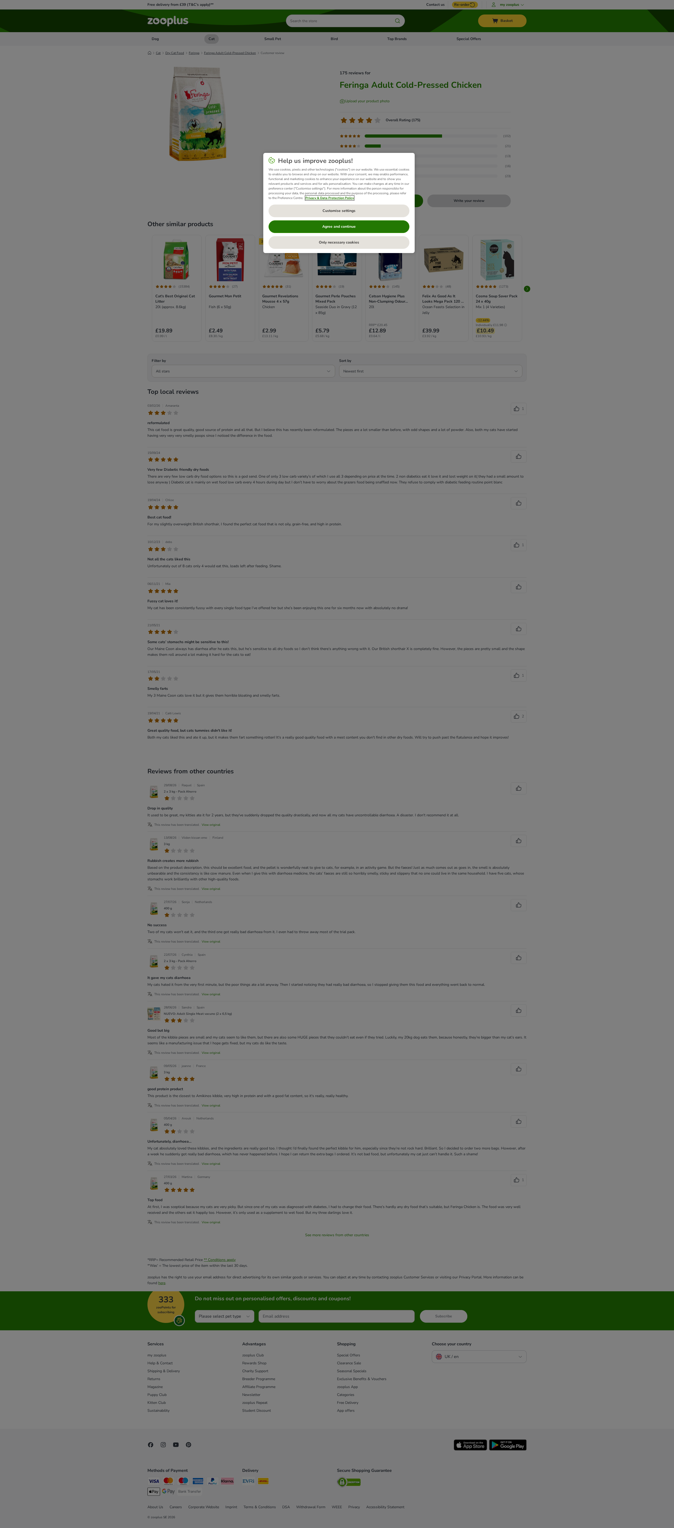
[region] (339, 203)
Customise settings (339, 210)
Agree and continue (339, 226)
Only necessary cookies (339, 242)
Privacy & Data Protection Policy (329, 198)
